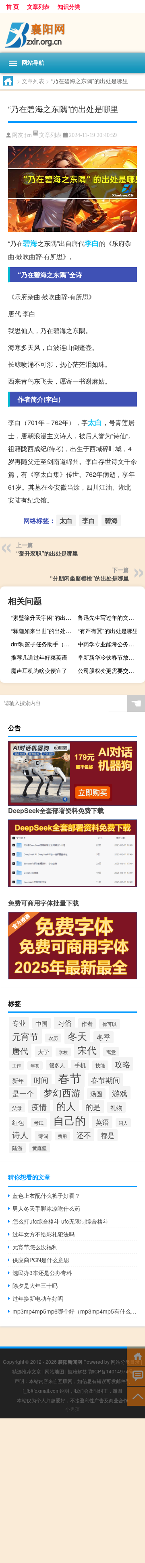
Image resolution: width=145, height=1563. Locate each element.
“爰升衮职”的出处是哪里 (47, 553)
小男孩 (72, 1408)
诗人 (20, 1134)
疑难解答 (77, 1371)
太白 (95, 422)
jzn (28, 135)
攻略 (122, 1063)
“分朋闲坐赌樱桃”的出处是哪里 (89, 578)
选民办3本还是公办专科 (42, 1273)
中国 (41, 1023)
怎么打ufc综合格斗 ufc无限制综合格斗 (60, 1221)
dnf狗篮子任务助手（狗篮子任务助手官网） (43, 644)
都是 (107, 1135)
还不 (84, 1135)
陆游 (17, 1148)
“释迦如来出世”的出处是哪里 (43, 631)
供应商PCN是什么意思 (40, 1260)
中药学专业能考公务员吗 (109, 644)
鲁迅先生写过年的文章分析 (110, 617)
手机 (80, 1065)
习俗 (64, 1022)
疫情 (39, 1106)
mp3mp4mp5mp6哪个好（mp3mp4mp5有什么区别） (74, 1311)
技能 (100, 1065)
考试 (39, 1123)
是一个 (23, 1093)
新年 (18, 1080)
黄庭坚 (39, 1147)
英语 (102, 1122)
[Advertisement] (72, 1490)
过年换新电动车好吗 (37, 1298)
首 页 (12, 6)
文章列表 (38, 6)
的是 (93, 1106)
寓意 (111, 1051)
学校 (63, 1052)
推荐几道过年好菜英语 (39, 657)
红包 (18, 1122)
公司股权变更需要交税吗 (109, 670)
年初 (35, 1065)
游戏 (119, 1092)
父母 (17, 1107)
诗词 (43, 1136)
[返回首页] (136, 1355)
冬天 (77, 1036)
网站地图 (54, 1371)
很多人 (57, 1065)
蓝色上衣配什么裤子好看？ (46, 1195)
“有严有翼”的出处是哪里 (108, 631)
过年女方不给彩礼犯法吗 (43, 1234)
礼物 (116, 1107)
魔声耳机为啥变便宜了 (39, 670)
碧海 (30, 243)
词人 (123, 1123)
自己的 (69, 1120)
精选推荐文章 (26, 1371)
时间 (41, 1080)
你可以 (109, 1024)
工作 (16, 1065)
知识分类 (69, 6)
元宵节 (25, 1036)
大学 (43, 1052)
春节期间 (105, 1080)
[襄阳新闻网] (72, 33)
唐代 (20, 1050)
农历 (53, 1038)
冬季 (103, 1037)
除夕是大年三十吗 (35, 1285)
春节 (69, 1077)
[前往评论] (136, 1376)
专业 (19, 1023)
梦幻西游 (62, 1092)
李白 (92, 243)
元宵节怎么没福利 (35, 1247)
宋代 (87, 1050)
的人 (66, 1106)
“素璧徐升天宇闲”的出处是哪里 (43, 617)
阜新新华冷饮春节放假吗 (109, 657)
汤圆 (96, 1093)
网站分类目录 (125, 1361)
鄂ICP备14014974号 (110, 1371)
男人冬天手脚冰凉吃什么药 (46, 1208)
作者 (87, 1024)
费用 (62, 1136)
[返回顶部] (136, 1396)
